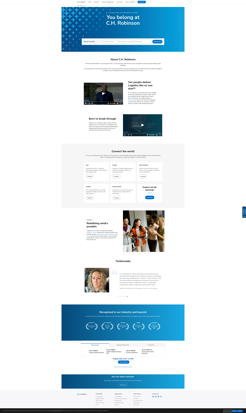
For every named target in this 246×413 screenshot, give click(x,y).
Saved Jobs (151, 345)
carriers (94, 232)
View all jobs (150, 197)
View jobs (89, 176)
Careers (90, 2)
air (114, 234)
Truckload (116, 404)
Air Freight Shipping (118, 396)
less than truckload (107, 234)
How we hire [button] (96, 2)
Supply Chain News (99, 400)
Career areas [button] (120, 2)
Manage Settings (227, 411)
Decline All (240, 411)
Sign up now (123, 385)
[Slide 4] (125, 296)
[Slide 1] (120, 296)
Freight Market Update (100, 398)
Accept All (235, 411)
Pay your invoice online (100, 402)
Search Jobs (141, 2)
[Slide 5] (127, 296)
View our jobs (123, 362)
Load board (135, 398)
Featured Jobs (95, 345)
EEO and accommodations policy (123, 367)
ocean (88, 236)
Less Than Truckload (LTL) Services (121, 398)
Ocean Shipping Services (119, 402)
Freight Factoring (136, 402)
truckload (99, 234)
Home (78, 5)
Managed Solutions (118, 400)
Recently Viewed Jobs (123, 345)
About (81, 5)
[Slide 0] (118, 296)
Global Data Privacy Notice (56, 410)
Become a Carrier (136, 396)
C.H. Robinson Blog (99, 396)
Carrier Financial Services (137, 400)
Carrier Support (136, 404)
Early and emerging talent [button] (108, 2)
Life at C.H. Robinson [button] (130, 2)
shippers (89, 232)
